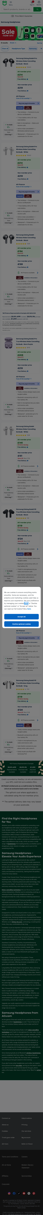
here (26, 603)
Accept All (22, 617)
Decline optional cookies (21, 624)
